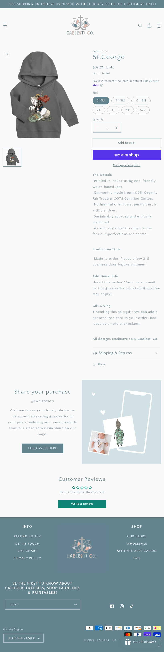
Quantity (98, 119)
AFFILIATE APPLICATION (137, 551)
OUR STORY (136, 536)
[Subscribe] (75, 605)
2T (99, 110)
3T (113, 110)
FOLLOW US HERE (42, 448)
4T (127, 110)
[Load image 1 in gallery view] (12, 157)
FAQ (136, 558)
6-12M (120, 100)
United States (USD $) (21, 638)
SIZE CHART (27, 551)
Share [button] (101, 364)
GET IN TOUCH (27, 543)
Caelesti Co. (107, 640)
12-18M (141, 100)
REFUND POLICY (27, 536)
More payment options (126, 165)
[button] (5, 25)
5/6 (142, 110)
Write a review (82, 504)
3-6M (101, 100)
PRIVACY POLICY (27, 558)
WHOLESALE (136, 543)
